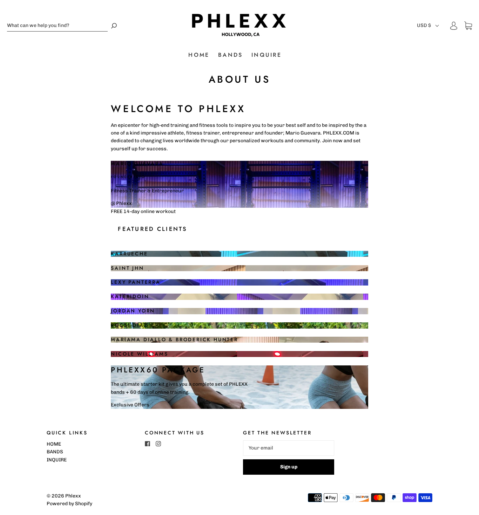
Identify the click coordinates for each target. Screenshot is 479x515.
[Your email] (288, 448)
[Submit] (114, 26)
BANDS (230, 55)
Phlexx (73, 496)
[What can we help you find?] (57, 26)
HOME (198, 55)
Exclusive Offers (130, 405)
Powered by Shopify (69, 504)
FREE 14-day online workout (143, 211)
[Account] (453, 26)
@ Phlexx (121, 203)
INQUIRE (266, 55)
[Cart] (468, 26)
